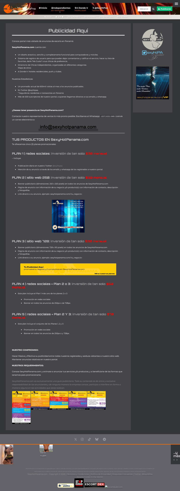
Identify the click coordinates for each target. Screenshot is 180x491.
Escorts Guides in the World (90, 477)
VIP (59, 17)
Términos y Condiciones (78, 474)
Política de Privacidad (101, 474)
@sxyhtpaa (57, 166)
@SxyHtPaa (100, 9)
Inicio (44, 8)
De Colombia (74, 17)
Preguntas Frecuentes (122, 474)
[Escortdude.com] (114, 487)
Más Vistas (122, 17)
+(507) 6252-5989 (108, 116)
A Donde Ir (81, 9)
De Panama (90, 17)
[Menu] (176, 3)
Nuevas (48, 17)
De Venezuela (106, 17)
